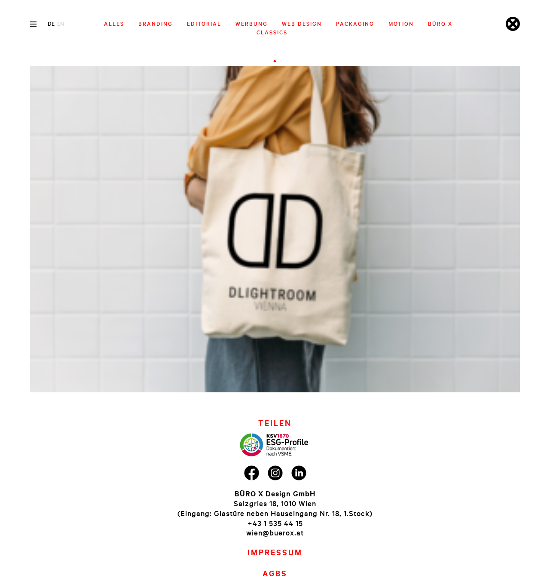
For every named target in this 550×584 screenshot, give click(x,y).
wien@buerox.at (275, 532)
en (60, 23)
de (51, 23)
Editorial (204, 23)
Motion (401, 23)
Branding (155, 23)
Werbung (251, 23)
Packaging (355, 23)
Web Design (302, 23)
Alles (114, 23)
